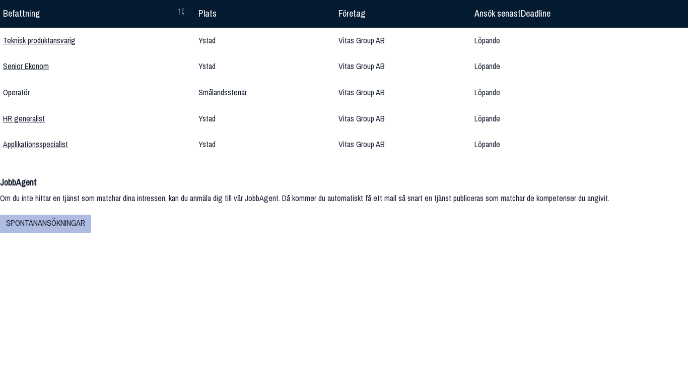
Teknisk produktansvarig (39, 40)
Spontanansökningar (45, 222)
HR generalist (24, 118)
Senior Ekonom (26, 66)
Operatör (16, 92)
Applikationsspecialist (35, 144)
